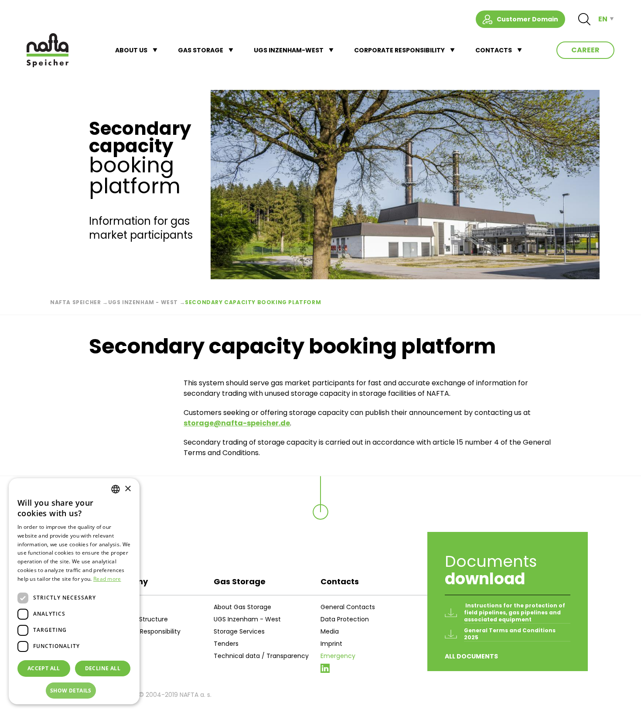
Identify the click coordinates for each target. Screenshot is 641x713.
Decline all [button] (102, 668)
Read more (107, 579)
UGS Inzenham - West (143, 302)
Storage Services (239, 631)
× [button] (127, 489)
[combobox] (115, 489)
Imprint (331, 643)
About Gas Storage (242, 607)
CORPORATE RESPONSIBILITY (399, 50)
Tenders (226, 643)
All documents (471, 656)
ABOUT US (131, 50)
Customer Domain (527, 19)
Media (329, 631)
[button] (74, 691)
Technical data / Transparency (261, 655)
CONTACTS (493, 50)
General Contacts (347, 607)
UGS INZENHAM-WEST (289, 50)
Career (585, 50)
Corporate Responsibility (144, 631)
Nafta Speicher (75, 302)
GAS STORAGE (200, 50)
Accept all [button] (43, 668)
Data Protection (344, 619)
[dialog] (74, 591)
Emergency (337, 655)
